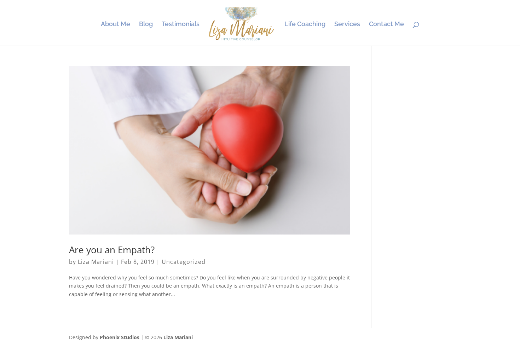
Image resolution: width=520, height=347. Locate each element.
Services (347, 25)
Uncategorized (184, 262)
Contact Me (386, 25)
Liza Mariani (96, 262)
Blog (146, 25)
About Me (115, 25)
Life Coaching (304, 25)
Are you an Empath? (112, 249)
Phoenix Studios (119, 337)
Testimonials (181, 25)
